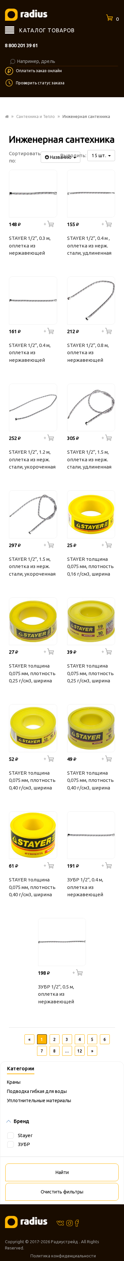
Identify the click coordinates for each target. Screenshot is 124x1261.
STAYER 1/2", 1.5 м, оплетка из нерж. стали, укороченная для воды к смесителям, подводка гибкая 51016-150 (32, 567)
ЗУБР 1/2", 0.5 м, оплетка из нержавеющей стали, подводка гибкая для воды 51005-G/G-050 (58, 995)
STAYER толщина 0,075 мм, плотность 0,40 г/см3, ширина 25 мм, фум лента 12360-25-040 (32, 888)
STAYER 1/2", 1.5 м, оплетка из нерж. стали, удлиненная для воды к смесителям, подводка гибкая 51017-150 (89, 460)
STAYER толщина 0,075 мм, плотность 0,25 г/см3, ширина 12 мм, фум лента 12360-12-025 (32, 674)
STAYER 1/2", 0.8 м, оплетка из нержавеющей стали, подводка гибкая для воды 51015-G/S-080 (88, 353)
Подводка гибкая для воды (37, 1091)
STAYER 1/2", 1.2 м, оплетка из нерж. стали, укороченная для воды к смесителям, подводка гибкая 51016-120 (32, 460)
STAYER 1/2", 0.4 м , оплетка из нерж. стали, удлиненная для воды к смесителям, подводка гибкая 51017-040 (89, 246)
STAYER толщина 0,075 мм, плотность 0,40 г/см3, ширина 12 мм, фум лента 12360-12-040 (32, 781)
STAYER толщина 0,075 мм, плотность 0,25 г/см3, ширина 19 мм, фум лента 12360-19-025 (90, 674)
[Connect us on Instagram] (69, 1222)
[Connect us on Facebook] (77, 1223)
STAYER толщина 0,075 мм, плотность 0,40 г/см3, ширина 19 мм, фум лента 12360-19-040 (90, 781)
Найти (62, 1172)
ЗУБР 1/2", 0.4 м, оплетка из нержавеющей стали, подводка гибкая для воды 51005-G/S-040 (87, 888)
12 (79, 1051)
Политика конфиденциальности (63, 1255)
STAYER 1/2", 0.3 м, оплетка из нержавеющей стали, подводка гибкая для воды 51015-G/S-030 (30, 246)
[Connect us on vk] (60, 1222)
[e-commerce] (26, 14)
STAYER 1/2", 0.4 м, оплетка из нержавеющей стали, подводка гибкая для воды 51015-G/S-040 (30, 353)
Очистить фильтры (62, 1191)
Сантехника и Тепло (35, 116)
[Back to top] (117, 1242)
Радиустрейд (65, 1241)
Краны (14, 1082)
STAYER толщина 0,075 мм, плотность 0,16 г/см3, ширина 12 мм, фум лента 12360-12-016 (90, 567)
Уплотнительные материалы (39, 1100)
